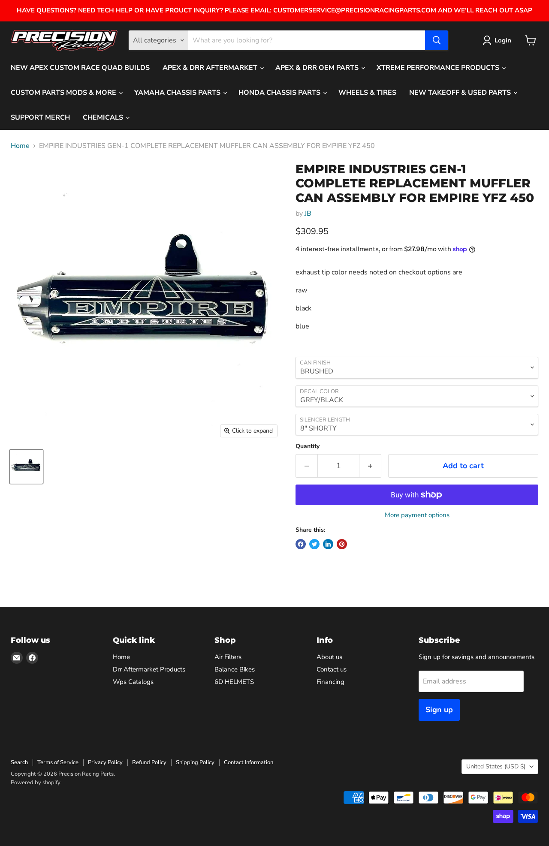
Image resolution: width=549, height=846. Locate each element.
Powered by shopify (35, 782)
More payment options (417, 515)
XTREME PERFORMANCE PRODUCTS (439, 67)
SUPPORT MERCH (40, 117)
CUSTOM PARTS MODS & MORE (64, 92)
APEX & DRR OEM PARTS (317, 67)
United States (495, 766)
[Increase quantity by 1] (370, 466)
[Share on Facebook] (301, 544)
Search (19, 762)
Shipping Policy (195, 762)
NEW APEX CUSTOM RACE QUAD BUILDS (80, 67)
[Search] (436, 40)
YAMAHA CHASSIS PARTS (178, 92)
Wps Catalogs (133, 681)
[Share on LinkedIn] (328, 544)
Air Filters (227, 657)
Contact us (332, 669)
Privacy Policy (105, 762)
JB (308, 213)
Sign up (439, 709)
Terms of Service (57, 762)
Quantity (308, 446)
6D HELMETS (234, 681)
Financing (330, 681)
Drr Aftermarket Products (149, 669)
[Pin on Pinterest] (342, 544)
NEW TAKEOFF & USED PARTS (461, 92)
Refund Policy (149, 762)
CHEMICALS (104, 117)
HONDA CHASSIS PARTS (280, 92)
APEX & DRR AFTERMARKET (211, 67)
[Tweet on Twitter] (314, 544)
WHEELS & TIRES (367, 92)
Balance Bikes (234, 669)
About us (329, 657)
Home (20, 146)
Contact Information (248, 762)
